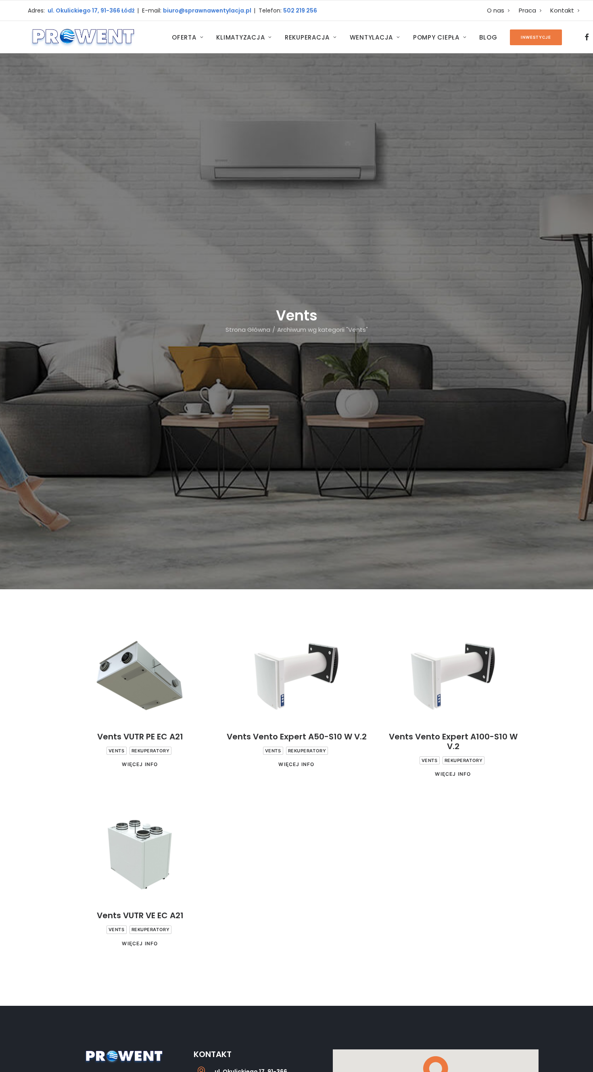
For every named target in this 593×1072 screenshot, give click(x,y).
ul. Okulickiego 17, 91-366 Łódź (90, 10)
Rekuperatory (151, 751)
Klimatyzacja (240, 37)
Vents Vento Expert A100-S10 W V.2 (453, 741)
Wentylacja (371, 37)
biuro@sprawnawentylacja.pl (208, 10)
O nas (495, 10)
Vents (117, 751)
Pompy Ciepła (436, 37)
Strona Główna (248, 329)
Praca (527, 10)
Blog (488, 37)
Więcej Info (140, 764)
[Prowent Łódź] (82, 37)
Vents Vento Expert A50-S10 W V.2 (297, 736)
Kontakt (562, 10)
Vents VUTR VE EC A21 (140, 915)
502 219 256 (300, 10)
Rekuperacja (307, 37)
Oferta (184, 37)
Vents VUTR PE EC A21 (140, 736)
